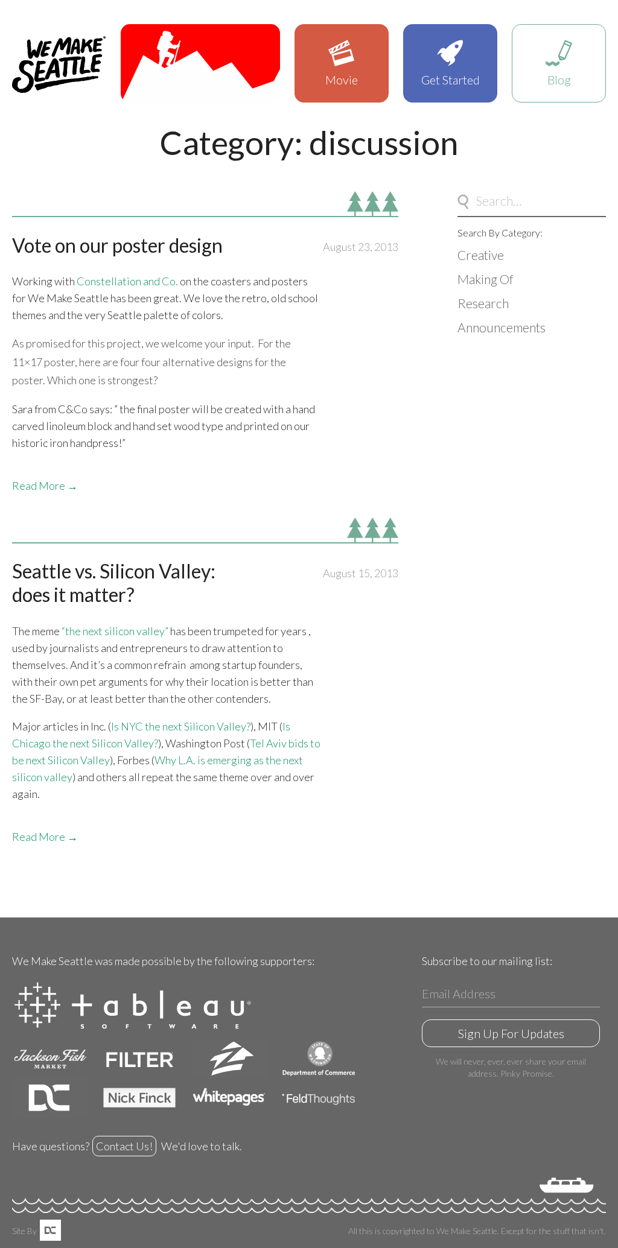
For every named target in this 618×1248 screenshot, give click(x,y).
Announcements (501, 327)
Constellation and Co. (127, 281)
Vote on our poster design (117, 245)
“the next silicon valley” (115, 631)
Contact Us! (124, 1146)
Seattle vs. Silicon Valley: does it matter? (113, 582)
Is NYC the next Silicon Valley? (180, 726)
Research (483, 303)
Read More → (45, 485)
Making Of (485, 279)
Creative (480, 254)
